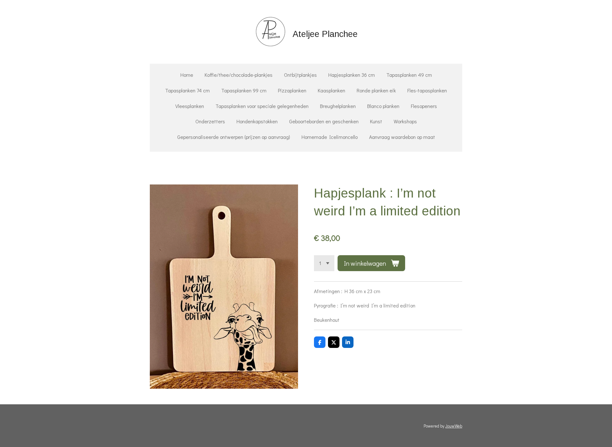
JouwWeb (453, 426)
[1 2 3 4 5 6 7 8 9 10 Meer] (324, 263)
